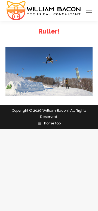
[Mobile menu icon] (89, 11)
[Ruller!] (49, 71)
